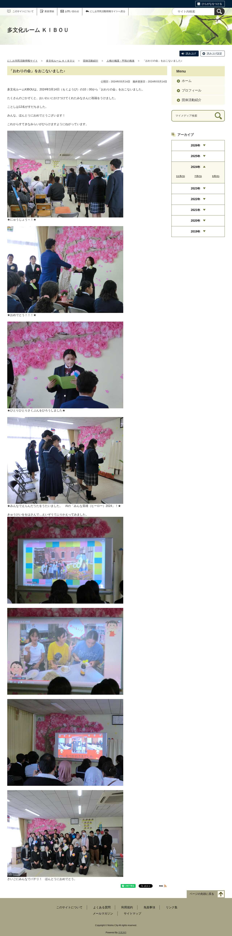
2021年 (195, 209)
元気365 (122, 932)
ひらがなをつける (212, 3)
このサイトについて (23, 11)
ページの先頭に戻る (202, 894)
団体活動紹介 (90, 60)
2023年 (195, 188)
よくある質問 (102, 907)
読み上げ (191, 53)
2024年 (195, 166)
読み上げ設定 (214, 53)
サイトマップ (132, 913)
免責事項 (149, 907)
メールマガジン (103, 913)
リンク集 (171, 907)
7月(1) (198, 176)
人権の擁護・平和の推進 (120, 60)
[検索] (219, 11)
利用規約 (127, 907)
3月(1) (215, 176)
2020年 (195, 220)
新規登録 (49, 11)
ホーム (187, 81)
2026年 (195, 145)
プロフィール (191, 90)
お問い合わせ (72, 11)
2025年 (195, 156)
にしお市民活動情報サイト (22, 60)
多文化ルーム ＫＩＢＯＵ (60, 60)
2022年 (195, 199)
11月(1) (180, 176)
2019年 (195, 231)
